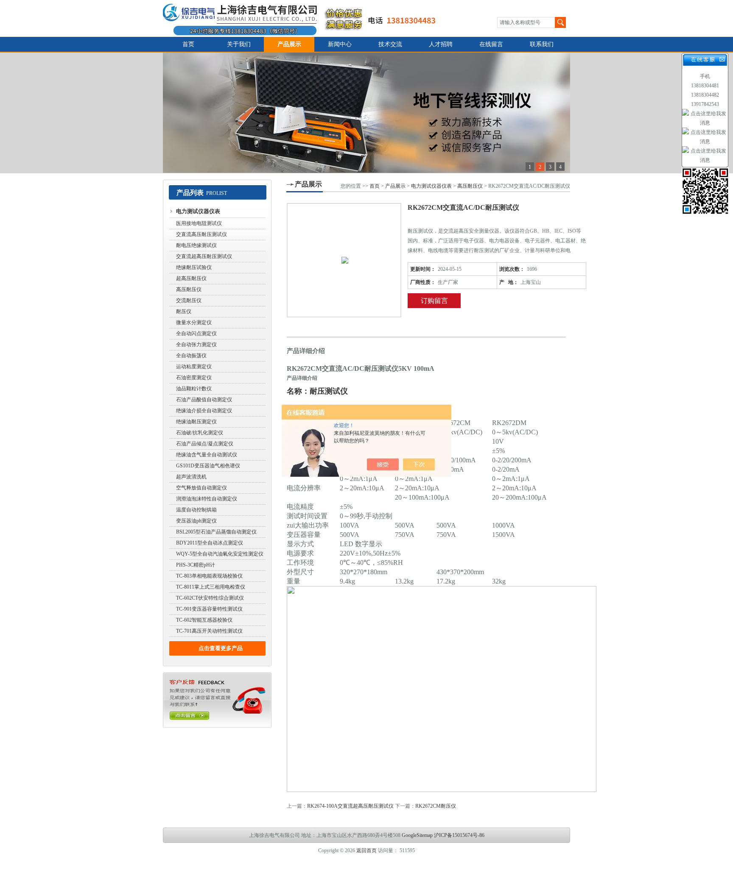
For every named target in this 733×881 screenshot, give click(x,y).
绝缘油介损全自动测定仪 (204, 411)
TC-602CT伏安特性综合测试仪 (210, 598)
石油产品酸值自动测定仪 (204, 400)
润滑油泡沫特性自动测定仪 (206, 499)
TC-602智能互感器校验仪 (204, 620)
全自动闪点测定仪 (196, 333)
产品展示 (289, 44)
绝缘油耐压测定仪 (196, 422)
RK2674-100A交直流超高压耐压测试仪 (350, 806)
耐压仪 (183, 311)
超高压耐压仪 (191, 278)
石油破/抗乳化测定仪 (199, 433)
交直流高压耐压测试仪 (201, 234)
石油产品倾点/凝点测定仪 (204, 444)
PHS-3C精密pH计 (195, 565)
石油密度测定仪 (194, 378)
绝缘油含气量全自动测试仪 (206, 455)
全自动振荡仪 (191, 356)
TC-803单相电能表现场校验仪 (209, 576)
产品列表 (190, 192)
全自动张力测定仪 (196, 344)
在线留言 (491, 44)
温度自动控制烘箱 (196, 510)
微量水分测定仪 (194, 322)
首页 (188, 44)
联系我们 (542, 44)
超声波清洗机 (191, 477)
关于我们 (239, 44)
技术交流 (390, 44)
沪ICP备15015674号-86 (459, 835)
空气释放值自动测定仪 (201, 488)
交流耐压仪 (188, 300)
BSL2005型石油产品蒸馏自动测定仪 (216, 532)
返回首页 (366, 850)
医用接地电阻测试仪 (199, 223)
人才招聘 (441, 44)
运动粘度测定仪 (194, 367)
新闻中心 (340, 44)
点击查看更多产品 (221, 648)
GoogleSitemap (417, 835)
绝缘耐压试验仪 (194, 267)
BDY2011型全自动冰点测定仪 (209, 543)
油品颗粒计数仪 (194, 389)
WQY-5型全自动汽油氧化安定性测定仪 (219, 554)
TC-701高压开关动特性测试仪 (209, 631)
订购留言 (434, 300)
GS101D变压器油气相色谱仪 (208, 466)
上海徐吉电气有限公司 (304, 18)
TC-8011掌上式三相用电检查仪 (210, 587)
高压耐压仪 (188, 289)
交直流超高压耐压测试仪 (204, 256)
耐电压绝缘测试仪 (196, 245)
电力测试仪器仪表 (198, 211)
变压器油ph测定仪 (196, 521)
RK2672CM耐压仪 (435, 806)
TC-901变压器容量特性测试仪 (209, 609)
